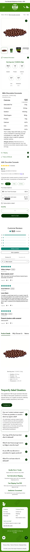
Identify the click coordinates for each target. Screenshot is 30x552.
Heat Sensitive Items (20, 517)
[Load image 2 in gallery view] (11, 50)
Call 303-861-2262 (8, 525)
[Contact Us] (24, 7)
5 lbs (14, 183)
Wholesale (5, 515)
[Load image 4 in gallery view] (25, 50)
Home (2, 14)
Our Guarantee (6, 513)
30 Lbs (6, 14)
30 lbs (21, 183)
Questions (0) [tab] (22, 257)
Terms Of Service (14, 545)
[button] (4, 8)
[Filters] (2, 261)
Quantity (3, 207)
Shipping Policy (22, 545)
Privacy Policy (6, 545)
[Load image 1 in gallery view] (4, 50)
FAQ (17, 515)
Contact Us (18, 511)
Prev (25, 14)
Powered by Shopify (21, 548)
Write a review (15, 248)
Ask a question (15, 252)
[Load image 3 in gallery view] (18, 50)
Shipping (3, 170)
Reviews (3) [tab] (8, 257)
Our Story (5, 511)
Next (28, 14)
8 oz (8, 183)
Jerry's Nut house (12, 548)
